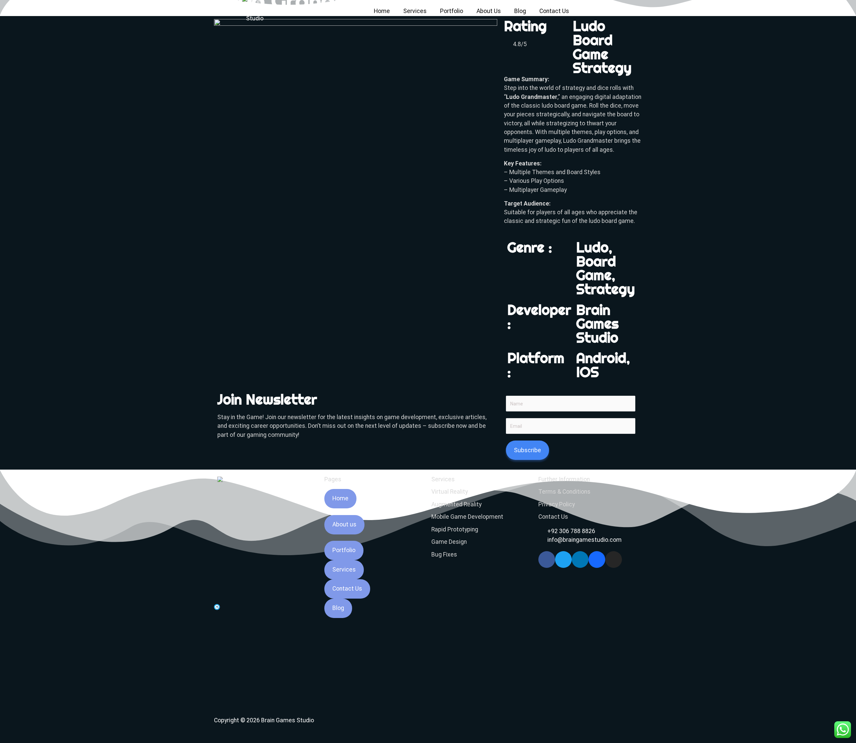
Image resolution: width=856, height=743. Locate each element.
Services (415, 11)
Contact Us (554, 11)
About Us (488, 11)
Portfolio (451, 11)
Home (382, 11)
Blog (520, 11)
